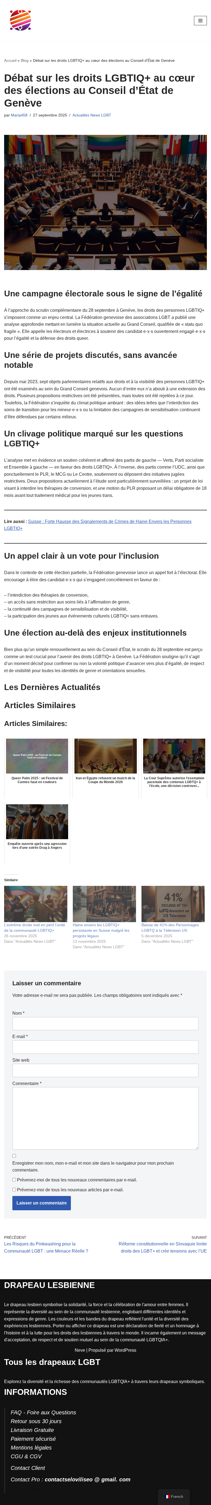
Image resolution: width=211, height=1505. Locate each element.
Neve (80, 1350)
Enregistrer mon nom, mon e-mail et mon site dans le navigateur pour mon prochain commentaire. (93, 1167)
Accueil (10, 60)
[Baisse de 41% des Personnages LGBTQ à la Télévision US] (173, 904)
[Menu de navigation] (200, 20)
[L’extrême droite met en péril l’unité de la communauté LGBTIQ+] (35, 904)
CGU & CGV (26, 1456)
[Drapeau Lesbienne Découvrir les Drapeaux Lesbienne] (20, 20)
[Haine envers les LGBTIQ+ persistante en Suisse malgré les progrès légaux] (104, 904)
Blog (25, 60)
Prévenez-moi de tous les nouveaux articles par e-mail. (70, 1189)
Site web (20, 1060)
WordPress (125, 1350)
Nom (18, 1013)
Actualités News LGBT (92, 115)
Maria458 (19, 115)
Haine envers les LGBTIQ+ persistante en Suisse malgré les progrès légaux (101, 930)
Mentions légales (31, 1448)
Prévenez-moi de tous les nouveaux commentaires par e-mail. (77, 1180)
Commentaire (26, 1083)
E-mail (20, 1036)
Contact (20, 1468)
